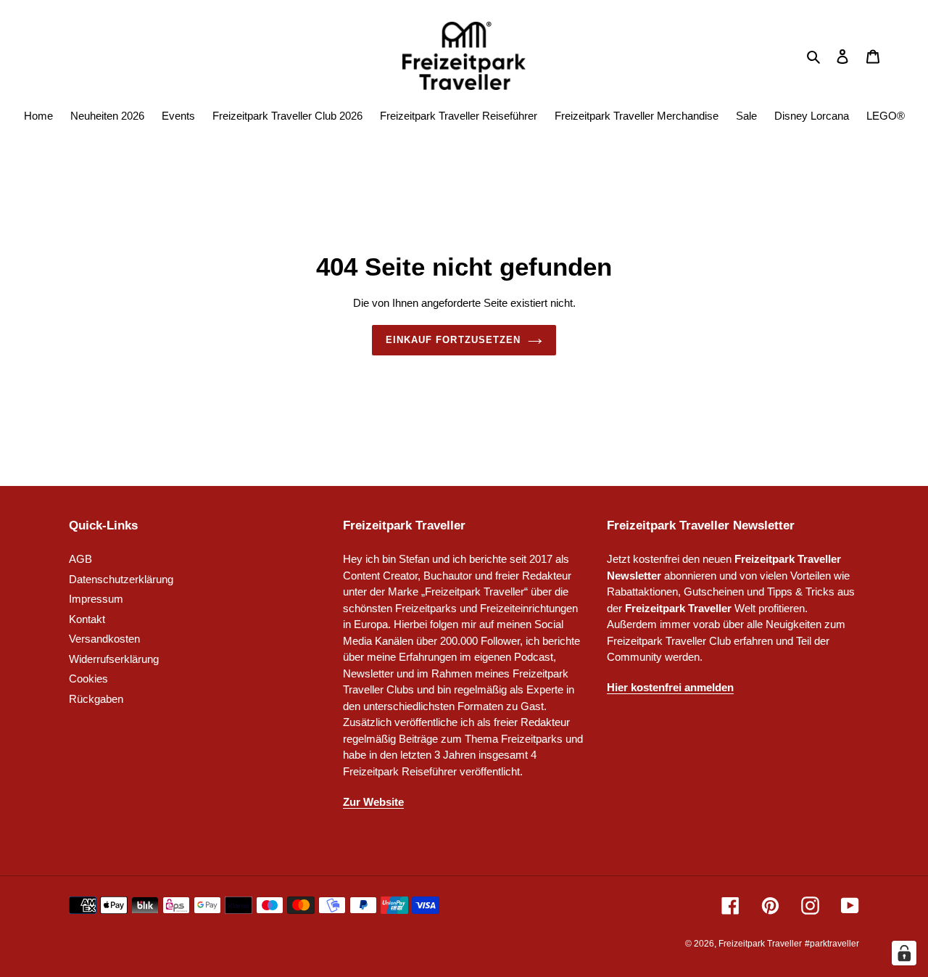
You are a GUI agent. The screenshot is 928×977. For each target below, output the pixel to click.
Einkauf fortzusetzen (453, 339)
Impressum (96, 599)
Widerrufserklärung (114, 659)
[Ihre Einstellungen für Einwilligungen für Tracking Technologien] (904, 953)
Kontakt (87, 619)
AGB (80, 559)
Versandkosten (104, 638)
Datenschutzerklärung (121, 579)
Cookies (88, 678)
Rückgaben (96, 699)
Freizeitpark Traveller (760, 944)
